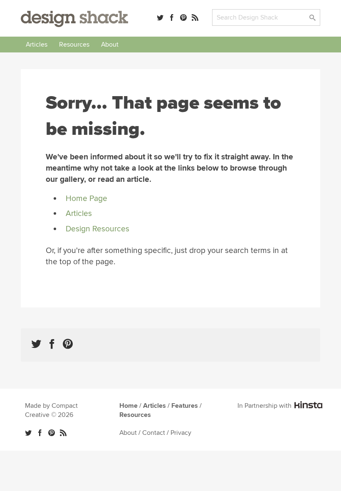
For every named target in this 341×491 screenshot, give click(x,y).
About (110, 44)
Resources (74, 44)
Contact (153, 433)
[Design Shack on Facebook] (52, 344)
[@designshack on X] (28, 432)
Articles (36, 44)
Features (184, 406)
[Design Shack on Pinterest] (68, 344)
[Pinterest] (183, 17)
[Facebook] (171, 17)
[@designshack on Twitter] (160, 17)
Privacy (180, 433)
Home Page (86, 198)
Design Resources (97, 229)
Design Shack (74, 19)
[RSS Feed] (195, 17)
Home (128, 406)
